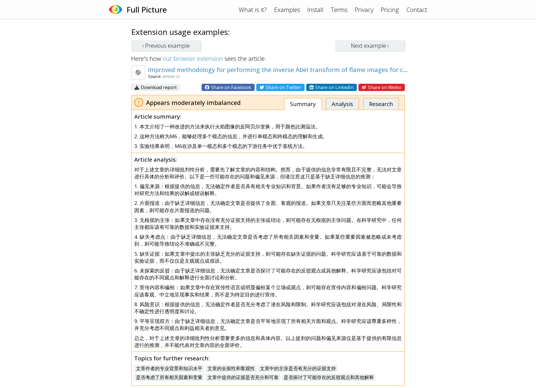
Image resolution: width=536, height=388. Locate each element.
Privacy (364, 9)
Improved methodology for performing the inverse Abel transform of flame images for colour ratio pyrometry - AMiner (278, 69)
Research (381, 104)
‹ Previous (166, 45)
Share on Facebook (230, 87)
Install (315, 9)
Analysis (342, 104)
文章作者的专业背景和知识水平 (169, 368)
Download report (158, 87)
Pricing (390, 9)
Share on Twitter (283, 87)
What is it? (253, 9)
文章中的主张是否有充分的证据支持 (298, 368)
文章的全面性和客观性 (231, 368)
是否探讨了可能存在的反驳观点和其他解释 (329, 377)
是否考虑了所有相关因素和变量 (169, 377)
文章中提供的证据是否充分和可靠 (243, 377)
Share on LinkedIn (333, 87)
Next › (370, 45)
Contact (416, 9)
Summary (303, 104)
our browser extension (193, 58)
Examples (287, 9)
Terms (339, 9)
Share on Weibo (384, 87)
